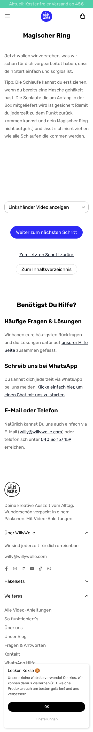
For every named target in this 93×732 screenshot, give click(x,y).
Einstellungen (47, 719)
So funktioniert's (21, 618)
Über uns (13, 627)
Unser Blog (15, 636)
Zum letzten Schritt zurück (46, 254)
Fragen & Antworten (25, 645)
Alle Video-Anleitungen (27, 610)
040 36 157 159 (56, 439)
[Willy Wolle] (46, 16)
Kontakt (12, 654)
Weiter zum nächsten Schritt (46, 232)
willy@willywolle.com (41, 431)
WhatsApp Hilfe (20, 662)
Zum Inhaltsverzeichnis (46, 269)
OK (46, 707)
